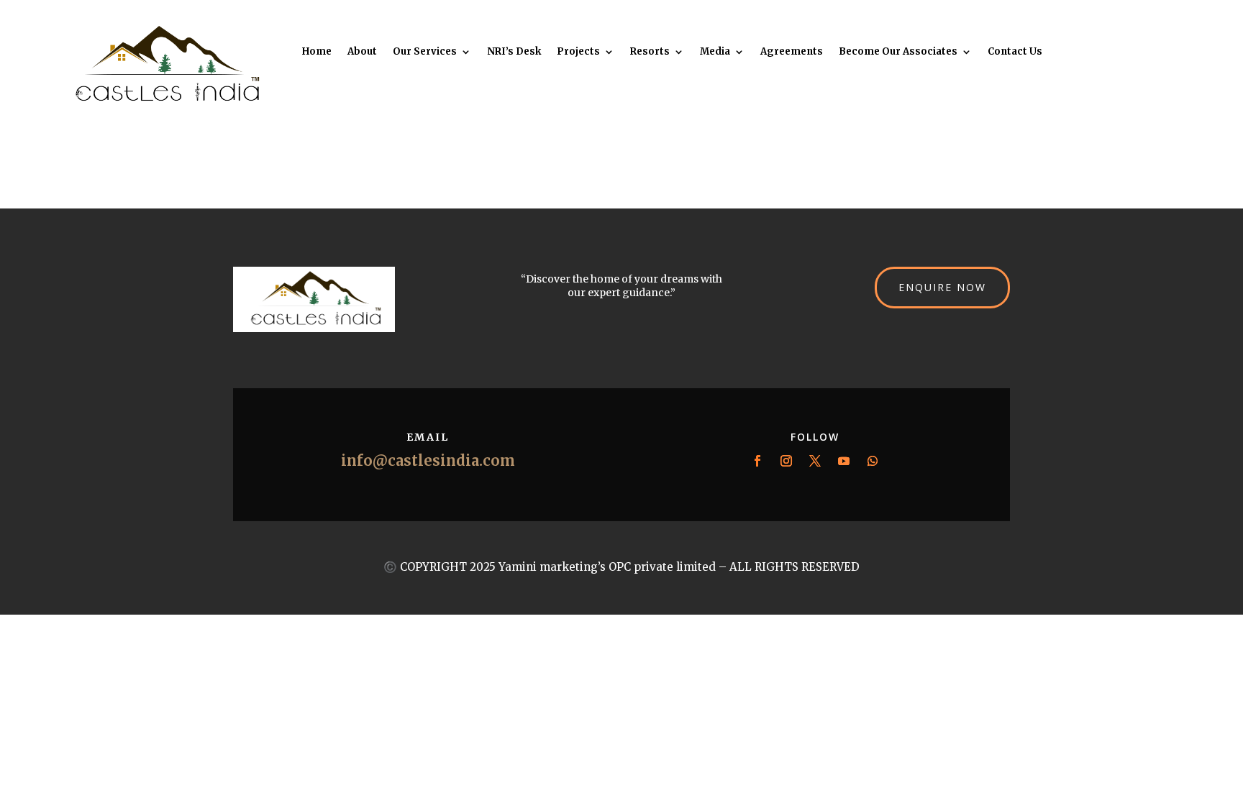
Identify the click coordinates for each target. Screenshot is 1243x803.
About (362, 52)
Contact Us (1015, 52)
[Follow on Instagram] (786, 460)
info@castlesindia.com (428, 460)
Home (317, 52)
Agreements (791, 52)
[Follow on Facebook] (757, 460)
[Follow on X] (815, 460)
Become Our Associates (898, 52)
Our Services (425, 52)
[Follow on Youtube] (843, 460)
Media (715, 52)
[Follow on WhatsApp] (872, 460)
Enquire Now (942, 287)
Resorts (650, 52)
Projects (578, 52)
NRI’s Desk (514, 52)
